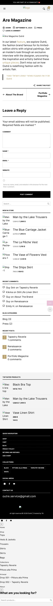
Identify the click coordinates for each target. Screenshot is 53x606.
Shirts (3, 548)
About (2, 587)
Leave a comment (13, 31)
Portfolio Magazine (42, 94)
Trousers (4, 544)
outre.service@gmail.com (19, 496)
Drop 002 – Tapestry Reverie (14, 582)
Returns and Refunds (11, 452)
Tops (2, 535)
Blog (5, 319)
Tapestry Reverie (28, 287)
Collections (4, 562)
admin (8, 28)
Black (6, 468)
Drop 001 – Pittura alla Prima (14, 577)
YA (42, 513)
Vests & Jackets (7, 539)
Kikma (9, 292)
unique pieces (11, 62)
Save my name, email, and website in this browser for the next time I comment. (25, 186)
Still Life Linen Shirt (27, 292)
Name (5, 151)
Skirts (3, 553)
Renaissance (21, 301)
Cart (4, 442)
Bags (2, 557)
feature (21, 41)
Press (39, 28)
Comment (7, 132)
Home (2, 527)
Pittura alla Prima (19, 468)
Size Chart (7, 456)
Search (51, 600)
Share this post (43, 85)
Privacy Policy (8, 449)
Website (6, 170)
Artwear (3, 574)
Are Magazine (17, 20)
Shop (5, 439)
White (6, 472)
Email (6, 161)
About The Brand (14, 94)
